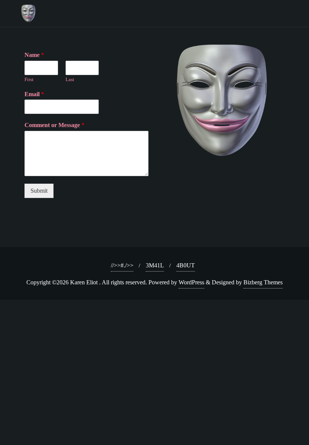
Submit (39, 190)
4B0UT (185, 265)
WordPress (191, 282)
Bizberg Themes (263, 282)
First (29, 79)
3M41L (155, 265)
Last (70, 79)
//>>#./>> (122, 265)
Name (34, 55)
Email (34, 94)
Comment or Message (54, 125)
